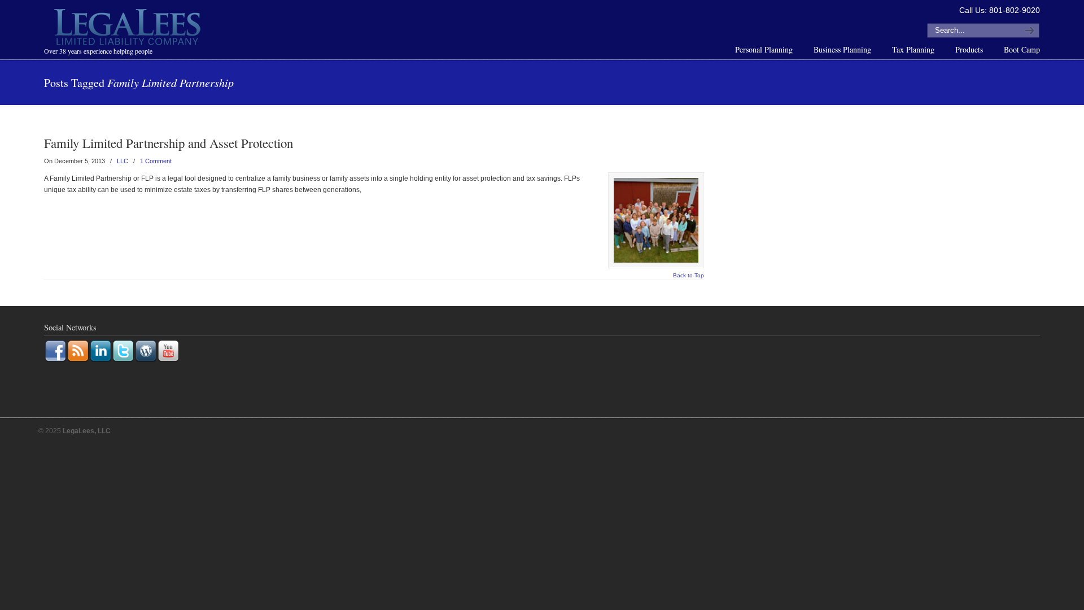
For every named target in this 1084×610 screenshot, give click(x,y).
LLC (122, 161)
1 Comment (156, 161)
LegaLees (128, 28)
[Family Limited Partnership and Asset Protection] (656, 220)
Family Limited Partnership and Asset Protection (168, 142)
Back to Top (688, 275)
